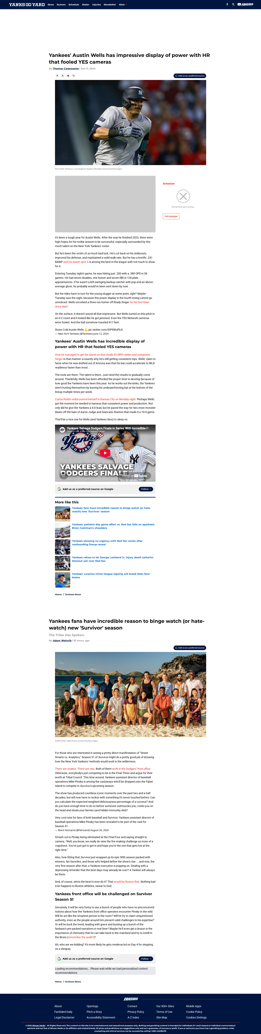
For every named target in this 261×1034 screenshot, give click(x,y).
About (58, 1006)
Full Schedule (171, 216)
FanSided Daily (63, 1011)
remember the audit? (81, 937)
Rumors (61, 4)
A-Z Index (133, 1017)
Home (58, 594)
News (51, 4)
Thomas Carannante (66, 68)
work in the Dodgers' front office (131, 768)
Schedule (74, 4)
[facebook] (227, 4)
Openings (92, 1006)
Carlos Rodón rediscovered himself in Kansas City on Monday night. (95, 399)
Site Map (161, 1017)
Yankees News (73, 594)
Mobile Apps (193, 1006)
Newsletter (110, 4)
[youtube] (239, 4)
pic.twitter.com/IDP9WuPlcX (105, 329)
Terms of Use (164, 1011)
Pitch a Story (94, 1011)
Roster (85, 4)
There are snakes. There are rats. (75, 768)
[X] (233, 4)
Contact (132, 1006)
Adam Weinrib (62, 640)
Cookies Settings (196, 1017)
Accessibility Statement (101, 1017)
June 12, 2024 (100, 333)
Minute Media (38, 1025)
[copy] (73, 76)
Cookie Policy (194, 1011)
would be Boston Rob (126, 881)
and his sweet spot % (76, 261)
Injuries (96, 4)
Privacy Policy (136, 1011)
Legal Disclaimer (64, 1017)
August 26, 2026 (99, 830)
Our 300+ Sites (165, 1006)
